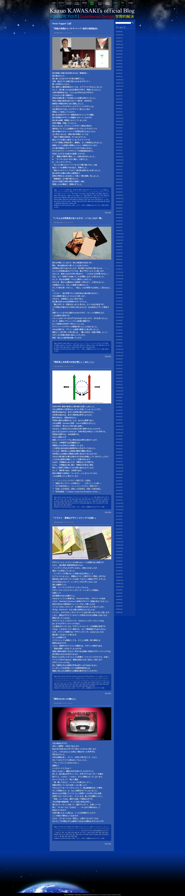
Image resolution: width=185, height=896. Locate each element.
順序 (61, 505)
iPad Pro (69, 676)
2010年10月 (119, 548)
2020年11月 (119, 160)
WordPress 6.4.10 (97, 894)
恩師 (55, 684)
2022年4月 (119, 105)
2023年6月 (119, 60)
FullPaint (63, 676)
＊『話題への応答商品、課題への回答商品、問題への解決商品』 (77, 489)
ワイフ (72, 830)
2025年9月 (119, 31)
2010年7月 (119, 558)
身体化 (64, 203)
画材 (97, 684)
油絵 (65, 347)
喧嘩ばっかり (80, 195)
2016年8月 (119, 323)
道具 (75, 203)
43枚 (67, 343)
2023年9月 (119, 51)
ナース (64, 828)
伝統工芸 (88, 193)
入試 (96, 193)
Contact (130, 2)
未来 (81, 684)
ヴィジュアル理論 (101, 190)
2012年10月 (119, 471)
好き (101, 499)
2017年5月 (119, 295)
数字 (71, 501)
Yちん (71, 343)
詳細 (98, 201)
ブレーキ (102, 828)
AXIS (87, 190)
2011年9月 (119, 513)
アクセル (80, 827)
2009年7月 (119, 596)
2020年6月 (119, 176)
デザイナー (83, 678)
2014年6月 (119, 407)
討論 (92, 201)
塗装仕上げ (83, 345)
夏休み (89, 345)
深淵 (88, 199)
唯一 (65, 195)
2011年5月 (119, 526)
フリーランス (78, 680)
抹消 (75, 197)
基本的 (93, 682)
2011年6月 (119, 522)
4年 (73, 827)
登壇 (96, 199)
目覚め (96, 834)
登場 (59, 686)
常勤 (68, 197)
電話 (69, 836)
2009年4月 (119, 606)
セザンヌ (76, 343)
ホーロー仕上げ (97, 343)
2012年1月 (119, 500)
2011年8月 (119, 516)
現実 (86, 834)
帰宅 (97, 832)
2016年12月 (119, 311)
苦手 (103, 503)
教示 (71, 684)
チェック (58, 828)
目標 (63, 686)
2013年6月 (119, 445)
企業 (78, 682)
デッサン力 (65, 680)
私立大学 (77, 503)
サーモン (96, 192)
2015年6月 (119, 368)
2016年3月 (119, 339)
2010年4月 (119, 567)
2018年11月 (119, 237)
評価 (95, 201)
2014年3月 (119, 416)
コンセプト (85, 497)
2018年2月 (119, 266)
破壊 (69, 503)
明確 (93, 501)
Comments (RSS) (115, 894)
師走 (93, 832)
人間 (58, 499)
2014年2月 (119, 420)
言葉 (87, 347)
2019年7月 (119, 211)
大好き (93, 345)
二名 (79, 193)
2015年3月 (119, 378)
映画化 (56, 199)
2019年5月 (119, 218)
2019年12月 (119, 195)
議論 (102, 201)
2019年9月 (119, 205)
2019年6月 (119, 214)
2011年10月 (119, 510)
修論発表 (98, 830)
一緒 (72, 193)
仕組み (83, 193)
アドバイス (92, 190)
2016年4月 (119, 336)
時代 (97, 501)
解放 (86, 686)
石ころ (103, 199)
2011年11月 (119, 506)
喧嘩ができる (71, 195)
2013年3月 (119, 455)
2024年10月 (119, 35)
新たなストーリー (103, 197)
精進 (77, 686)
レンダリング (105, 680)
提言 (88, 197)
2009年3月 (119, 609)
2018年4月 (119, 259)
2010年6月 (119, 561)
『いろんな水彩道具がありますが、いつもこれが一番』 (77, 218)
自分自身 (98, 503)
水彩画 (61, 347)
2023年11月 (119, 44)
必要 (61, 501)
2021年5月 (119, 141)
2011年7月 (119, 519)
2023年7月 (119, 57)
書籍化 (60, 199)
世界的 (99, 497)
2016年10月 (119, 317)
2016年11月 (119, 314)
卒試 (72, 832)
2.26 (58, 827)
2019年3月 (119, 224)
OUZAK (115, 2)
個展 (93, 193)
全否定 (85, 682)
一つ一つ (77, 830)
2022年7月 (119, 96)
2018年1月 (119, 269)
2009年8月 (119, 593)
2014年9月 (119, 397)
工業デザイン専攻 (101, 682)
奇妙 (88, 832)
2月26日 (69, 827)
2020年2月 (119, 189)
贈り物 (106, 201)
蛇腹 (83, 686)
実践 (59, 197)
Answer (64, 497)
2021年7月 (119, 134)
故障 (106, 832)
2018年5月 (119, 256)
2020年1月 (119, 192)
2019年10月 (119, 201)
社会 (107, 199)
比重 (85, 199)
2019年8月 (119, 208)
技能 (61, 684)
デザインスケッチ (92, 678)
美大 (81, 347)
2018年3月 (119, 262)
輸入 (67, 203)
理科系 (59, 503)
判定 (73, 499)
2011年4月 (119, 529)
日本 (85, 501)
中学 (105, 497)
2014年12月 (119, 388)
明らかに (89, 501)
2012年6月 (119, 484)
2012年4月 (119, 490)
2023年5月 (119, 63)
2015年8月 (119, 362)
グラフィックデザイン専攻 (65, 192)
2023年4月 (119, 67)
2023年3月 (119, 70)
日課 (74, 684)
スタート (102, 192)
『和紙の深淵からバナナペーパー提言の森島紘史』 (75, 28)
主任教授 (56, 345)
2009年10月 (119, 587)
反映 (79, 499)
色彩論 (74, 201)
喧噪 (86, 499)
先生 (63, 832)
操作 (103, 832)
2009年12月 (119, 580)
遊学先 (71, 203)
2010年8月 (119, 554)
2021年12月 (119, 118)
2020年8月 (119, 169)
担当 (78, 197)
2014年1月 (119, 423)
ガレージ (100, 827)
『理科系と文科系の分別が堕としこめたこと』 (73, 362)
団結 (85, 195)
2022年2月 (119, 112)
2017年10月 (119, 278)
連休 (93, 347)
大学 (97, 345)
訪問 (103, 834)
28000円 (75, 190)
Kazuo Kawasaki (107, 3)
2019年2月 (119, 227)
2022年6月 (119, 99)
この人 (91, 192)
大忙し (85, 832)
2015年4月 (119, 375)
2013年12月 (119, 426)
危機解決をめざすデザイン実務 (95, 205)
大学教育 (97, 499)
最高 (103, 501)
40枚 (64, 343)
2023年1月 (119, 76)
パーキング (69, 828)
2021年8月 (119, 131)
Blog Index (61, 2)
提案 (85, 197)
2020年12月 (119, 157)
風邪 (72, 836)
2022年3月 (119, 108)
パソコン (71, 680)
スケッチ (68, 678)
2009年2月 (119, 612)
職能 (88, 503)
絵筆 (77, 347)
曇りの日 (104, 345)
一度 (81, 830)
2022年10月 (119, 86)
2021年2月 (119, 150)
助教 (69, 832)
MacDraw (75, 676)
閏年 (66, 836)
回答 (89, 499)
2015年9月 (119, 359)
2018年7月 (119, 250)
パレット (82, 343)
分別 (70, 499)
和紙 (62, 195)
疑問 (63, 503)
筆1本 (58, 201)
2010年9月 (119, 551)
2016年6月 (119, 330)
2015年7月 (119, 365)
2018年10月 (119, 240)
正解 (57, 347)
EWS (58, 676)
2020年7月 (119, 173)
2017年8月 (119, 285)
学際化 (105, 499)
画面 (104, 684)
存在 (95, 195)
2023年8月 (119, 54)
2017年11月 (119, 275)
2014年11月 (119, 391)
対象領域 (64, 197)
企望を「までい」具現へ (79, 205)
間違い (94, 686)
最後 (64, 199)
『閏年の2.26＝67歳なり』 (64, 699)
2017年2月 (119, 304)
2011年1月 (119, 538)
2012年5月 (119, 487)
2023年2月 (119, 73)
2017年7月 (119, 288)
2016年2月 (119, 343)
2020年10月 (119, 163)
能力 (84, 347)
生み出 (92, 199)
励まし (71, 345)
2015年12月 (119, 349)
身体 (90, 347)
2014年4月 (119, 413)
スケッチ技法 (76, 678)
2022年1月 (119, 115)
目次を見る (108, 212)
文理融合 (75, 501)
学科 (101, 195)
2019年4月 (119, 221)
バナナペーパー (65, 193)
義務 (80, 686)
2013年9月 (119, 436)
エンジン (86, 827)
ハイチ (107, 192)
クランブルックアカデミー (81, 192)
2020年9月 (119, 166)
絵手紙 (74, 347)
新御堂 (56, 834)
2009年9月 (119, 590)
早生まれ (61, 834)
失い (92, 195)
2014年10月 (119, 394)
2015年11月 (119, 352)
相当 (66, 686)
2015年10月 (119, 355)
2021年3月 (119, 147)
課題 (55, 505)
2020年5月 (119, 179)
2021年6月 (119, 137)
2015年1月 (119, 384)
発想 (66, 503)
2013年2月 (119, 458)
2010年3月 (119, 570)
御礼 (100, 832)
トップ (91, 497)
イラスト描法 (98, 676)
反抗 (89, 682)
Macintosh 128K (83, 676)
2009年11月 (119, 583)
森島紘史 (81, 199)
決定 (70, 834)
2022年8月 (119, 92)
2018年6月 (119, 253)
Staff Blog (84, 2)
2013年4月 (119, 452)
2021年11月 (119, 121)
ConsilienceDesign (65, 205)
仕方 (88, 830)
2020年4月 (119, 182)
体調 (94, 830)
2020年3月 (119, 185)
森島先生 (75, 199)
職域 (85, 503)
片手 (83, 834)
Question (69, 497)
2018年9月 (119, 243)
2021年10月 (119, 124)
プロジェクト (61, 830)
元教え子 (58, 832)
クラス (105, 676)
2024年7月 (119, 38)
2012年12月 (119, 465)
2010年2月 (119, 574)
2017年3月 (119, 301)
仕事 (61, 499)
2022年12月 (119, 80)
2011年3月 (119, 532)
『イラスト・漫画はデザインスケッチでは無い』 (74, 518)
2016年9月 (119, 320)
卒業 (74, 345)
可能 (83, 499)
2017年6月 (119, 291)
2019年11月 (119, 198)
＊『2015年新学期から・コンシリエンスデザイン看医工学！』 (76, 486)
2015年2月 (119, 381)
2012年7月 (119, 481)
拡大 (81, 197)
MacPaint (91, 676)
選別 (58, 505)
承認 (72, 197)
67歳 (76, 827)
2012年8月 (119, 477)
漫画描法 (93, 684)
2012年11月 (119, 468)
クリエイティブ (76, 497)
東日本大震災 (100, 3)
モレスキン (86, 680)
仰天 (91, 830)
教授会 (95, 197)
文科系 (81, 501)
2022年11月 (119, 83)
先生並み (62, 345)
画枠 (101, 684)
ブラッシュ (89, 343)
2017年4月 (119, 298)
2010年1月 (119, 577)
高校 (65, 505)
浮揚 (77, 834)
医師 (76, 499)
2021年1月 (119, 153)
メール (67, 830)
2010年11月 (119, 545)
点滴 (80, 834)
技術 (65, 684)
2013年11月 (119, 429)
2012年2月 (119, 497)
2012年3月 (119, 493)
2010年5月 (119, 564)
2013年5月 (119, 449)
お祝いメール (94, 827)
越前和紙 (58, 203)
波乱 (74, 834)
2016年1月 (119, 346)
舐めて (69, 201)
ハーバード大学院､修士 (64, 190)
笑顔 (55, 201)
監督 (99, 199)
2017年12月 (119, 272)
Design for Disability (69, 3)
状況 (55, 503)
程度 (81, 503)
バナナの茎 (57, 193)
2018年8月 (119, 246)
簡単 (74, 686)
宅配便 (105, 195)
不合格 (76, 193)
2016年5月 (119, 333)
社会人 (70, 686)
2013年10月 (119, 433)
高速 (76, 836)
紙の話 (65, 201)
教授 (100, 345)
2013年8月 (119, 439)
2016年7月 (119, 327)
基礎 (88, 195)
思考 (65, 501)
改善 (91, 197)
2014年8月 (119, 400)
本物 (70, 199)
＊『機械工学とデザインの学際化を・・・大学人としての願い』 (77, 483)
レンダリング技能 (71, 682)
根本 (88, 684)
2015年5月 (119, 372)
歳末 (67, 834)
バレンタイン (89, 828)
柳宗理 (85, 684)
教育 (68, 501)
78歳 (83, 190)
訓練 (90, 686)
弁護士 (58, 501)
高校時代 (69, 505)
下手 (103, 343)
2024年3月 (119, 41)
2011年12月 (119, 503)
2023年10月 (119, 47)
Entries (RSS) (106, 894)
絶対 (100, 834)
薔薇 (89, 201)
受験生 (100, 193)
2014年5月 (119, 410)
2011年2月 (119, 535)
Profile (53, 2)
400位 (59, 497)
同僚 (104, 193)
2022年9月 (119, 89)
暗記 (100, 501)
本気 (67, 199)
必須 (108, 682)
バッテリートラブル (79, 828)
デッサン (58, 680)
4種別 (80, 190)
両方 (102, 497)
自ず (94, 503)
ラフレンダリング (95, 680)
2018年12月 (119, 234)
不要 (95, 497)
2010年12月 (119, 542)
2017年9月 (119, 282)
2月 (65, 827)
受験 (77, 345)
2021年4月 (119, 144)
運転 (63, 836)
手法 (58, 684)
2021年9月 (119, 128)
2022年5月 (119, 102)
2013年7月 (119, 442)
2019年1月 (119, 230)
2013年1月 (119, 461)
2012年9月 (119, 474)
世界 (106, 343)
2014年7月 (119, 404)
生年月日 (91, 834)
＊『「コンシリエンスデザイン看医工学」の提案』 (72, 480)
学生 (98, 195)
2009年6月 (119, 599)
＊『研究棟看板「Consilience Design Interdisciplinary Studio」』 (76, 492)
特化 (106, 501)
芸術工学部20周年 (82, 201)
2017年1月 (119, 307)
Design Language (76, 3)
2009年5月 (119, 603)
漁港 (68, 347)
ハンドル (96, 828)
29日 (62, 827)
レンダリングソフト (60, 682)
